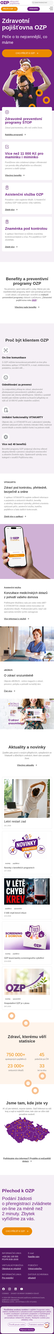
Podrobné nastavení (37, 1324)
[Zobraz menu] (51, 8)
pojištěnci (16, 863)
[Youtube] (21, 1288)
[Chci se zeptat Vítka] (47, 1325)
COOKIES (5, 1293)
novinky (7, 863)
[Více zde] (27, 846)
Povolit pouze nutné (17, 1324)
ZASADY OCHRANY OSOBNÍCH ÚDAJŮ (25, 1293)
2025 (34, 300)
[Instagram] (9, 1288)
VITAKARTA (33, 9)
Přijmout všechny (27, 1330)
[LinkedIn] (15, 1288)
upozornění (18, 909)
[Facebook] (3, 1288)
